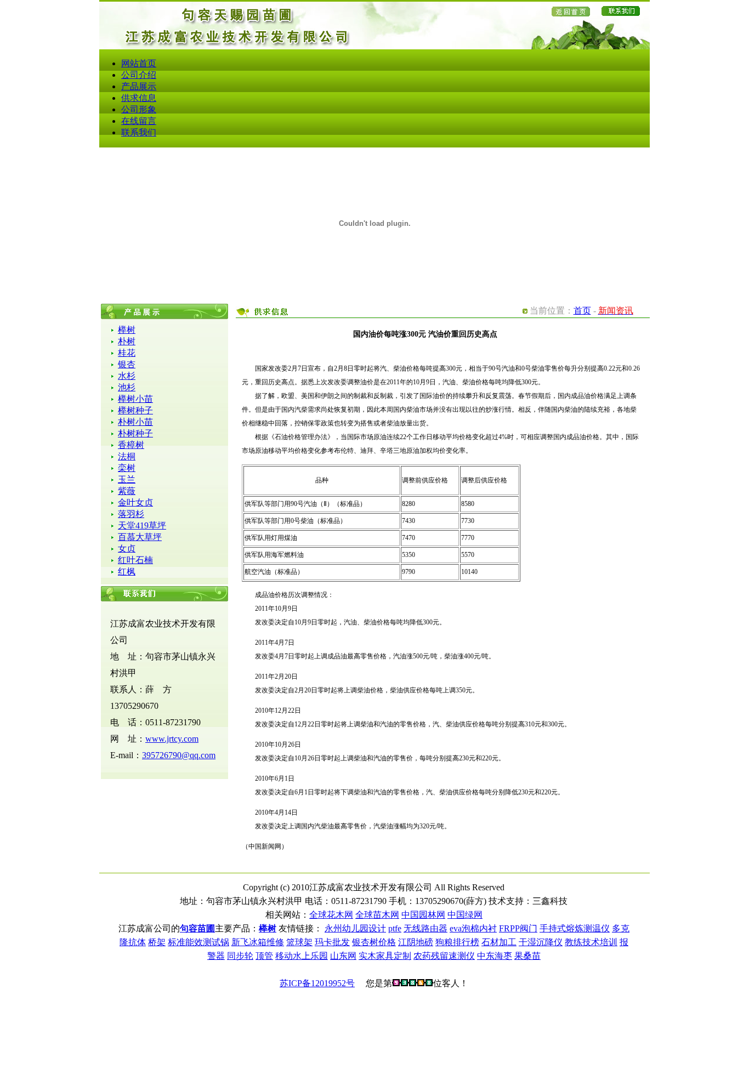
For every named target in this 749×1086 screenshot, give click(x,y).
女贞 (126, 548)
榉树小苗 (135, 398)
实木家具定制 (385, 955)
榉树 (126, 329)
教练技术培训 (591, 942)
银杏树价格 (374, 942)
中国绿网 (465, 914)
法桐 (126, 456)
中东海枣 (494, 955)
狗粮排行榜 (457, 942)
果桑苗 (527, 955)
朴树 (126, 341)
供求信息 (138, 98)
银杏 (126, 364)
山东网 (343, 955)
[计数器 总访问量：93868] (412, 983)
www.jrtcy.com (171, 738)
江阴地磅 (415, 942)
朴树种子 (135, 433)
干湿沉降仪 (541, 942)
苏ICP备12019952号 (317, 983)
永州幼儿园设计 (355, 928)
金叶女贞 (135, 502)
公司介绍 (138, 74)
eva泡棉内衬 (473, 928)
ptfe (394, 928)
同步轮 (240, 955)
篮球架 (299, 942)
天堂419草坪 (142, 525)
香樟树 (131, 445)
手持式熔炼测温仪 (575, 928)
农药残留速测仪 (444, 955)
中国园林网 (423, 914)
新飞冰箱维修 (257, 942)
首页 (582, 310)
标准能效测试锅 (198, 942)
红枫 (126, 571)
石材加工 (499, 942)
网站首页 (138, 63)
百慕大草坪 (140, 537)
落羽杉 (131, 514)
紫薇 (126, 491)
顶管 (264, 955)
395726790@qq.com (178, 755)
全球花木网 (331, 914)
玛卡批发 (332, 942)
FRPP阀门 (518, 928)
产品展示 (138, 86)
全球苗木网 (377, 914)
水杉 (126, 375)
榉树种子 (135, 410)
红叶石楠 (135, 560)
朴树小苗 (135, 422)
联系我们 (138, 132)
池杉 (126, 387)
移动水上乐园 (301, 955)
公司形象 (138, 109)
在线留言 (138, 121)
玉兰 (126, 479)
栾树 (126, 468)
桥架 (157, 942)
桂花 (126, 352)
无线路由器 (425, 928)
